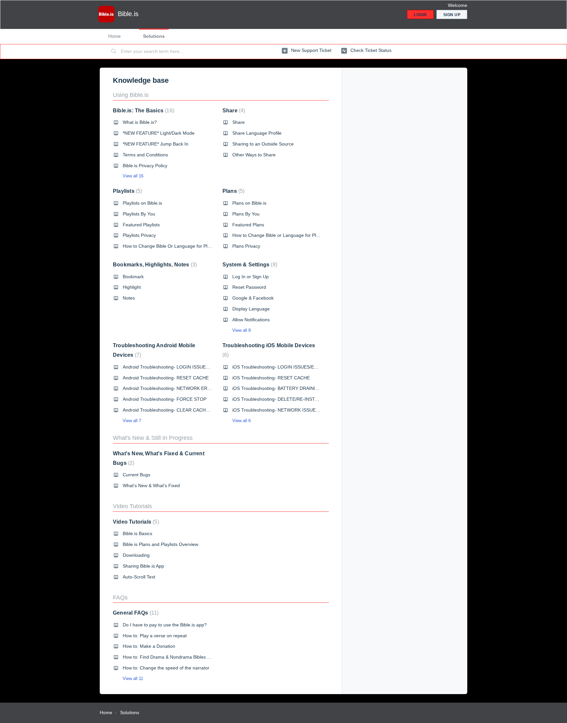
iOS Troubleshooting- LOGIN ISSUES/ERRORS (281, 367)
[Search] (113, 51)
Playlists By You (139, 213)
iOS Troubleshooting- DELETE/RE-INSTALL (277, 399)
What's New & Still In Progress (153, 438)
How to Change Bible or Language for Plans (278, 235)
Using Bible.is (131, 95)
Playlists (126, 191)
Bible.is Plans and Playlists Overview (160, 544)
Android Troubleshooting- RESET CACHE (166, 377)
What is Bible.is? (140, 122)
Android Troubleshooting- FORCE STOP (164, 399)
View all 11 (133, 678)
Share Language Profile (257, 133)
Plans (232, 191)
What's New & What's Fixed (151, 485)
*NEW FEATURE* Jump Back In (155, 144)
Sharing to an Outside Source (263, 144)
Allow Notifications (251, 319)
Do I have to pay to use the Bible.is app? (165, 624)
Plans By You (246, 213)
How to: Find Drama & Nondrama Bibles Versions (174, 657)
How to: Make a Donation (149, 646)
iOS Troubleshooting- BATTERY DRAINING (277, 388)
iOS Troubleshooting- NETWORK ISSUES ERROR (284, 410)
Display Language (251, 308)
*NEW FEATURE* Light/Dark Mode (159, 133)
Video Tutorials (132, 506)
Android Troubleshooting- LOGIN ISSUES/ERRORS (176, 367)
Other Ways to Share (254, 154)
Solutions (154, 36)
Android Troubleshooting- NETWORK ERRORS (171, 388)
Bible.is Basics (137, 533)
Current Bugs (136, 474)
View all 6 (241, 420)
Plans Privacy (246, 246)
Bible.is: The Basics (143, 110)
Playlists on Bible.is (142, 203)
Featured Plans (248, 224)
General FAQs (135, 613)
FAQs (120, 597)
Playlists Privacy (139, 235)
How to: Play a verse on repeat (155, 635)
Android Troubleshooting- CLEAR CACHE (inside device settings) (190, 410)
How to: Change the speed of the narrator (166, 667)
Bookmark (133, 276)
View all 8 (241, 330)
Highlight (132, 287)
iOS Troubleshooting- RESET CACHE (271, 377)
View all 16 (133, 175)
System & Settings (249, 264)
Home (114, 36)
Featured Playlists (141, 224)
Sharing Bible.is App (143, 566)
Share (233, 110)
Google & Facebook (253, 298)
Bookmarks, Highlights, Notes (154, 264)
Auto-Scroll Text (139, 576)
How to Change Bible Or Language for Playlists (171, 246)
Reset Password (249, 287)
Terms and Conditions (145, 154)
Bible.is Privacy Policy (145, 165)
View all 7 (132, 420)
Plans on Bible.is (249, 203)
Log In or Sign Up (250, 276)
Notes (129, 298)
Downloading (136, 555)
